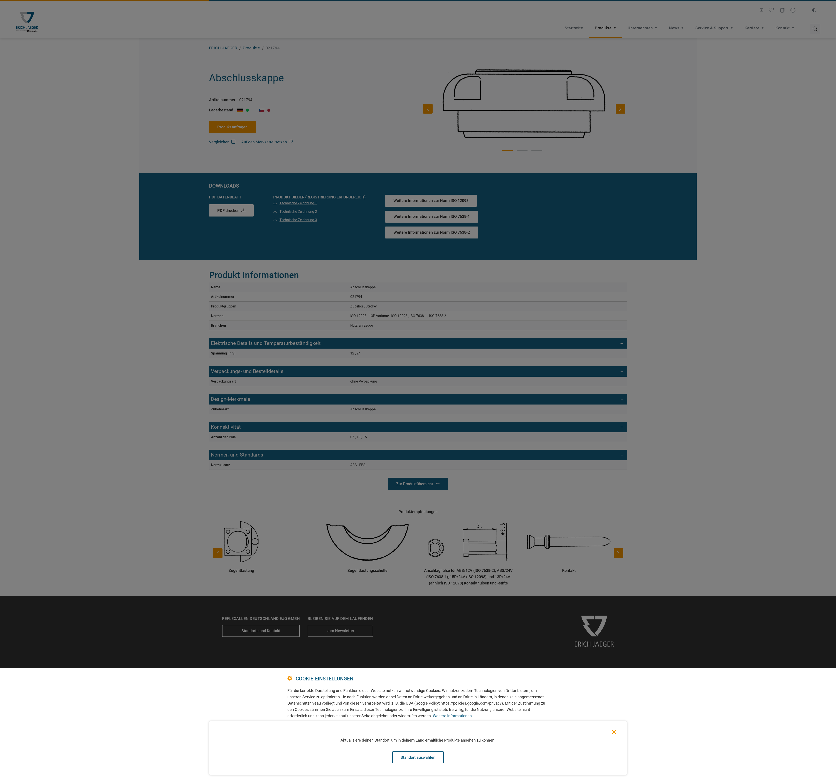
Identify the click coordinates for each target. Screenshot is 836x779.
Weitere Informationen (452, 716)
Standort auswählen (418, 757)
